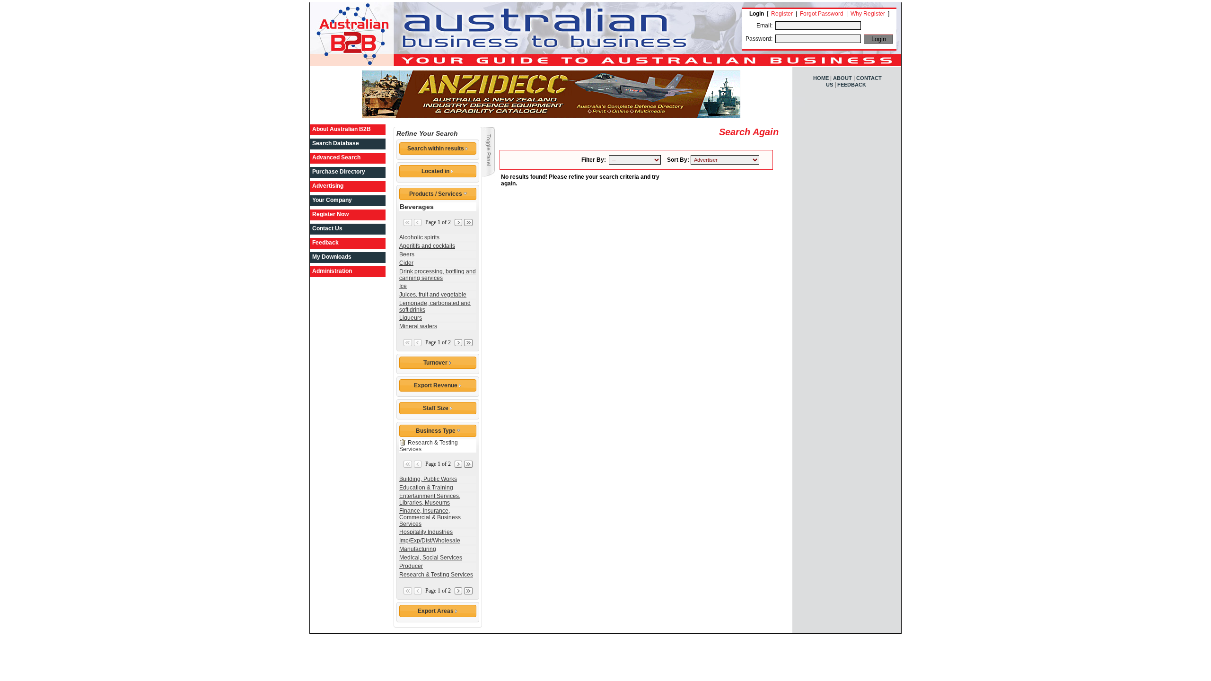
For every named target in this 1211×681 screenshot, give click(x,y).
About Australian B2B (341, 129)
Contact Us (327, 228)
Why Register (868, 13)
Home (821, 78)
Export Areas (436, 611)
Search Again (749, 132)
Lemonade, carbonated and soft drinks (435, 306)
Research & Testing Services (436, 574)
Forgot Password (821, 13)
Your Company (332, 200)
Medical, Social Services (430, 557)
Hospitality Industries (426, 532)
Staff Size (436, 408)
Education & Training (426, 487)
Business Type (436, 431)
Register (782, 13)
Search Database (335, 143)
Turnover (436, 362)
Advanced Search (336, 157)
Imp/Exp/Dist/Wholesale (429, 540)
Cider (406, 263)
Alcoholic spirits (419, 237)
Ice (403, 286)
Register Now (330, 214)
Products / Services (436, 194)
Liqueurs (410, 317)
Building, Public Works (428, 479)
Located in (436, 171)
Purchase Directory (338, 171)
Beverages (417, 206)
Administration (332, 271)
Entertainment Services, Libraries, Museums (429, 499)
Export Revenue (436, 385)
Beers (406, 254)
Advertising (327, 186)
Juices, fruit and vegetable (432, 294)
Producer (411, 566)
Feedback (325, 242)
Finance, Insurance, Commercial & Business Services (430, 517)
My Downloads (331, 256)
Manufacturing (417, 549)
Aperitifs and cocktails (427, 246)
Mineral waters (418, 326)
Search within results (436, 148)
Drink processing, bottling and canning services (437, 274)
